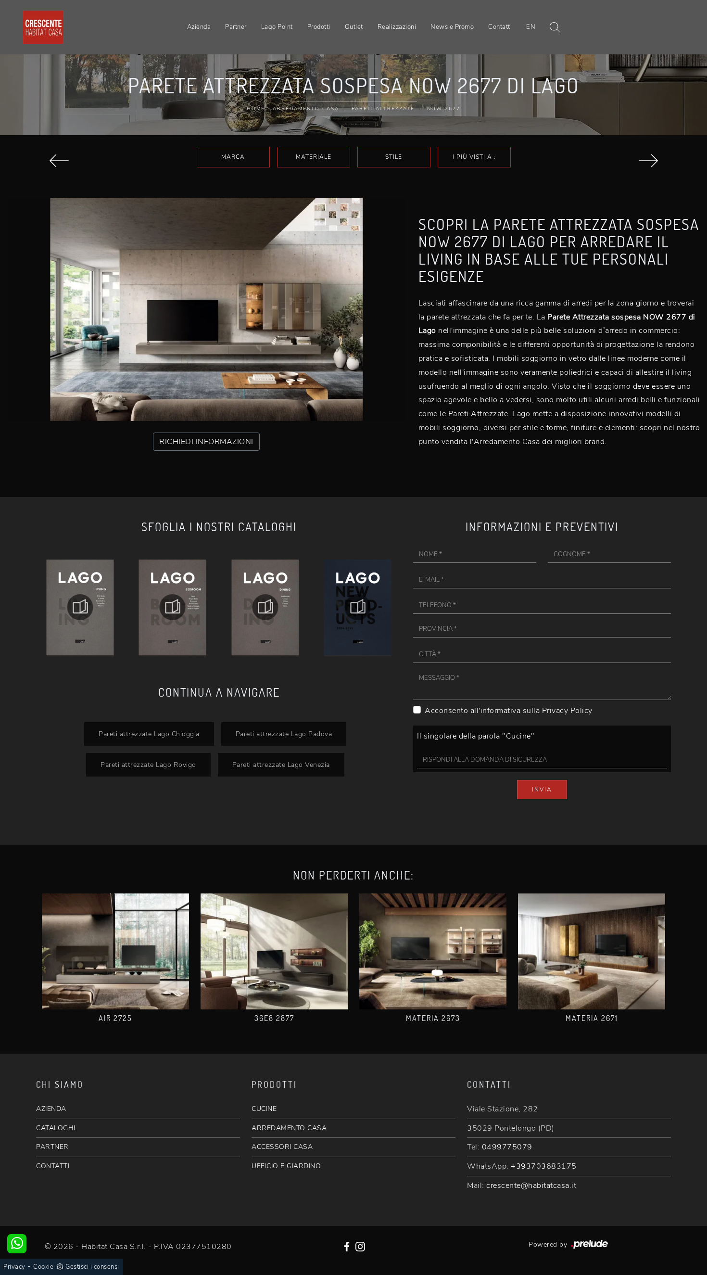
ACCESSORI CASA (282, 1146)
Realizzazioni (397, 27)
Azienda (199, 27)
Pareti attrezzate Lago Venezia (281, 764)
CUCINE (264, 1108)
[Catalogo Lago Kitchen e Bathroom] (358, 607)
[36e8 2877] (274, 951)
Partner (236, 27)
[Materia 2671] (591, 951)
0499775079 (507, 1147)
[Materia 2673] (432, 951)
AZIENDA (51, 1108)
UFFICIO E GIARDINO (286, 1166)
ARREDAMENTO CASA (289, 1128)
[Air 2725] (115, 951)
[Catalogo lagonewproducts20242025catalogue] (265, 607)
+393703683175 (544, 1166)
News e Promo (452, 27)
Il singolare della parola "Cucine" (475, 736)
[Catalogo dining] (173, 607)
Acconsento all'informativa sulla (509, 710)
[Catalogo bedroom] (80, 607)
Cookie (43, 1266)
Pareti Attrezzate (383, 108)
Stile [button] (393, 157)
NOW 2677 (443, 108)
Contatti (500, 27)
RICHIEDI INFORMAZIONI (206, 441)
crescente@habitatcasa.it (531, 1185)
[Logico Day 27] (648, 160)
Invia (542, 789)
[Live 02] (59, 160)
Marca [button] (233, 157)
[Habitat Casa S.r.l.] (43, 27)
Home (256, 108)
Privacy (14, 1266)
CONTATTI (52, 1166)
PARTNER (52, 1146)
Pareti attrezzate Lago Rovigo (148, 764)
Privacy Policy (567, 710)
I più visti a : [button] (474, 157)
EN (530, 27)
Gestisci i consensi (92, 1266)
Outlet (354, 27)
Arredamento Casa (306, 108)
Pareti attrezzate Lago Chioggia (149, 734)
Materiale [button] (313, 157)
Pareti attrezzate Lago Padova (284, 734)
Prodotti (318, 27)
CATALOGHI (56, 1128)
